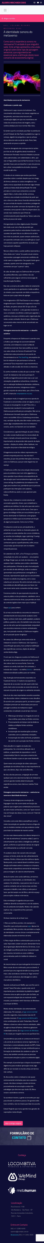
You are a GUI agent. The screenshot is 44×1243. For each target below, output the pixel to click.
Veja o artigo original (13, 1123)
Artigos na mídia (9, 18)
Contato (19, 1137)
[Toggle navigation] (5, 10)
